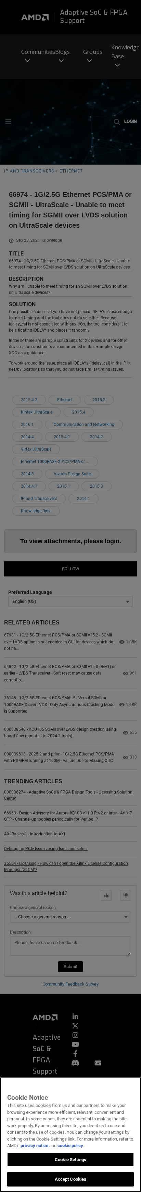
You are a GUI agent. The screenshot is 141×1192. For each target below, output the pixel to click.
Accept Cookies (71, 1179)
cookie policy (70, 1145)
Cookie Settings (70, 1159)
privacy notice (34, 1145)
